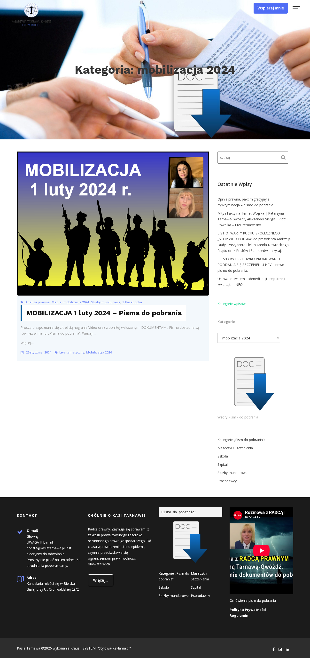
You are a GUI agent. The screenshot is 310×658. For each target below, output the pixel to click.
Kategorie (226, 321)
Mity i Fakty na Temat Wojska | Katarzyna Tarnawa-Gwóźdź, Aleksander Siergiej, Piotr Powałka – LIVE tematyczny (251, 219)
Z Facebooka (132, 302)
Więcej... (100, 580)
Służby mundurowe (105, 302)
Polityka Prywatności (248, 609)
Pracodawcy (227, 481)
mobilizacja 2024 (76, 302)
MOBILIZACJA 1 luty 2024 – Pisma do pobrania (104, 313)
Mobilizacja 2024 (99, 352)
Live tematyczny (71, 352)
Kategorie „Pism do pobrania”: (241, 439)
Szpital (222, 464)
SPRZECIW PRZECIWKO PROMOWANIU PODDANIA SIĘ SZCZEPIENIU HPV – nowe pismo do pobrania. (250, 265)
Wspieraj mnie (270, 8)
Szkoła (222, 456)
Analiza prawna (37, 302)
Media (57, 302)
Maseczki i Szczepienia (235, 448)
